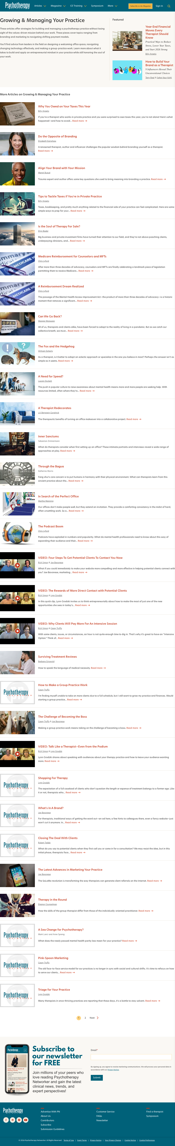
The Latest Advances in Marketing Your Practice (70, 870)
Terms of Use (69, 1140)
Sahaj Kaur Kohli (164, 78)
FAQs (99, 1116)
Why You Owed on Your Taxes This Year (64, 106)
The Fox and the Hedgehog (56, 346)
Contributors (47, 1121)
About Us (46, 1116)
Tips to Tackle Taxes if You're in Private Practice (70, 196)
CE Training (76, 6)
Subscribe (46, 1125)
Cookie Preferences (147, 1140)
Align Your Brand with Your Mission (61, 168)
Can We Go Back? (50, 316)
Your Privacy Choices (113, 1140)
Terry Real (149, 78)
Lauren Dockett (45, 381)
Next (92, 1018)
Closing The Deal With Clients (58, 838)
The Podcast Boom (50, 526)
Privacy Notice (113, 1070)
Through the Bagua (51, 466)
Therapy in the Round (52, 900)
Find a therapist (154, 1112)
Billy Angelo (150, 54)
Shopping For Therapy (53, 778)
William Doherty (45, 351)
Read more (78, 121)
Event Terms (82, 1140)
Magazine (56, 6)
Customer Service (105, 1112)
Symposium (97, 6)
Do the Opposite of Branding (57, 136)
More (110, 6)
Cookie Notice (130, 1140)
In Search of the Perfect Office (58, 496)
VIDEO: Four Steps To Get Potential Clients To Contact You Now (80, 558)
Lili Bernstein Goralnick (48, 413)
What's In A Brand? (50, 808)
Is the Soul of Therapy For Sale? (59, 226)
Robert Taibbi (44, 843)
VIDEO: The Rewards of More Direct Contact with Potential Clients (82, 591)
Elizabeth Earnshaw (47, 141)
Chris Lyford (43, 261)
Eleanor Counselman (47, 905)
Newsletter (102, 1121)
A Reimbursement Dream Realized (61, 286)
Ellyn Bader (43, 231)
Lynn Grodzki (56, 596)
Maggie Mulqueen (46, 321)
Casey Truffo (56, 629)
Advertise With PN (50, 1112)
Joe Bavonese (57, 563)
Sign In (159, 6)
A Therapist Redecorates (54, 408)
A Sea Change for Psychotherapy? (61, 930)
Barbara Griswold (46, 662)
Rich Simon (43, 563)
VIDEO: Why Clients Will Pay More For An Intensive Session (77, 624)
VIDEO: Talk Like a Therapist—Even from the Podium (73, 746)
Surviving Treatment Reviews (57, 657)
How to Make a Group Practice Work (63, 685)
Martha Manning (45, 501)
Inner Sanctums (48, 436)
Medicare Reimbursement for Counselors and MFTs (72, 256)
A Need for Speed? (50, 376)
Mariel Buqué (44, 173)
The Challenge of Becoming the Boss (62, 717)
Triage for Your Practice (54, 990)
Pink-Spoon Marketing (53, 958)
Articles (38, 6)
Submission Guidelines (52, 1129)
